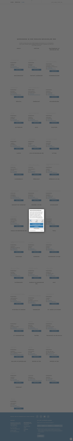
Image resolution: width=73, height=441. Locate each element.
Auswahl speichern (36, 228)
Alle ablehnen (36, 226)
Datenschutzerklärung (40, 217)
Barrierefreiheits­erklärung (33, 230)
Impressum (42, 230)
